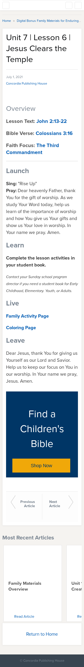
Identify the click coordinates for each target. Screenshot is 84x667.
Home (7, 20)
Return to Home (42, 634)
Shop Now (41, 465)
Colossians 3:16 (54, 133)
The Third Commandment (32, 148)
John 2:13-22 (51, 121)
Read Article (24, 616)
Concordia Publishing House (26, 83)
